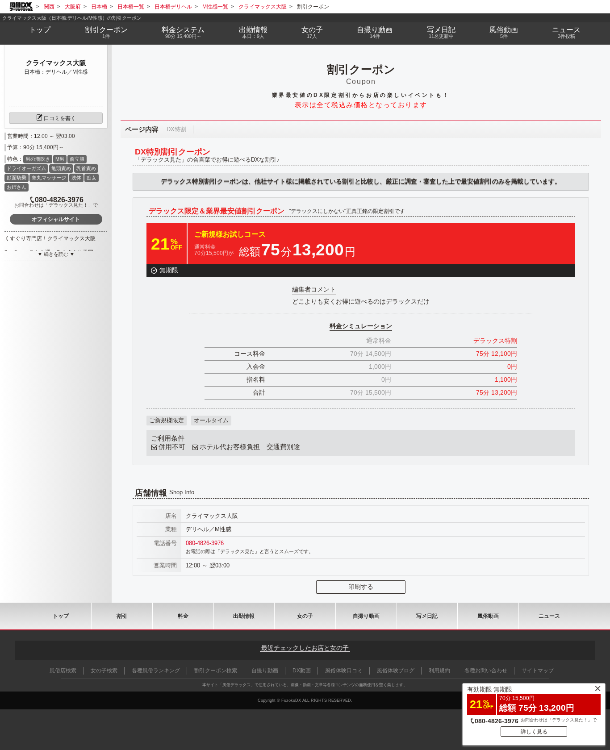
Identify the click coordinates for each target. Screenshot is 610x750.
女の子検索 (104, 670)
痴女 (91, 177)
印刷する (360, 586)
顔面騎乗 (16, 177)
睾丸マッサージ (49, 177)
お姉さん (16, 187)
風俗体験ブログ (395, 670)
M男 (59, 159)
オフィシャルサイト (56, 219)
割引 (106, 32)
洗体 (76, 177)
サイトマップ (538, 670)
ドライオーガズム (26, 168)
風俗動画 (503, 32)
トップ (39, 29)
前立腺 (77, 159)
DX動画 (301, 670)
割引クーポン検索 (215, 670)
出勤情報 (244, 616)
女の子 (312, 32)
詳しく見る (534, 732)
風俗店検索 (63, 670)
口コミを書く (60, 118)
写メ (441, 32)
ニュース (566, 32)
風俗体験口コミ (344, 670)
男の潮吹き (37, 159)
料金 (183, 32)
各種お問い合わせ (485, 670)
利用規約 (439, 670)
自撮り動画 (366, 616)
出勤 (253, 32)
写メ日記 (427, 616)
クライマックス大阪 (56, 63)
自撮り (375, 32)
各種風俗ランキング (156, 670)
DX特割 (176, 129)
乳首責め (86, 168)
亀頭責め (61, 168)
